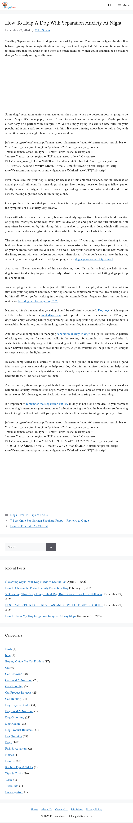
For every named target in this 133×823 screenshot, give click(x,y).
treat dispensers (51, 315)
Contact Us (61, 809)
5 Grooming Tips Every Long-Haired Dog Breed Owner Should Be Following (54, 594)
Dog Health (12, 723)
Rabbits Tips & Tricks (19, 767)
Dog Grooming (14, 717)
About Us (46, 809)
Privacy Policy (94, 809)
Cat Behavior (13, 674)
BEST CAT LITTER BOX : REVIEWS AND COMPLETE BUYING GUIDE (54, 605)
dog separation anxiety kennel (94, 259)
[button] (110, 5)
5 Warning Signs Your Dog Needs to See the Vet (35, 581)
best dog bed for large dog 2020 (38, 301)
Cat (7, 667)
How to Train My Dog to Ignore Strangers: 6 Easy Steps (40, 616)
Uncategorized (14, 792)
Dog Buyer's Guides (17, 705)
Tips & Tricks (39, 515)
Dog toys (103, 310)
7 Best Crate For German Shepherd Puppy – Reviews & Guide (49, 520)
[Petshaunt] (9, 5)
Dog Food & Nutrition (19, 711)
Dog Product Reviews (19, 730)
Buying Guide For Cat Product (24, 661)
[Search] (51, 547)
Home (34, 809)
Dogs (13, 515)
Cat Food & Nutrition (18, 680)
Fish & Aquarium (16, 748)
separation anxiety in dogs (73, 333)
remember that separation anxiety (47, 403)
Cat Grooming (14, 686)
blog (8, 655)
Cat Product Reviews (18, 692)
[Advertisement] (66, 86)
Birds (8, 649)
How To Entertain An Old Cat (29, 526)
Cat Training (13, 698)
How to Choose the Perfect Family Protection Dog (36, 588)
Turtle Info (11, 786)
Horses (9, 754)
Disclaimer (77, 809)
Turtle (8, 779)
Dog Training (13, 736)
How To (23, 515)
